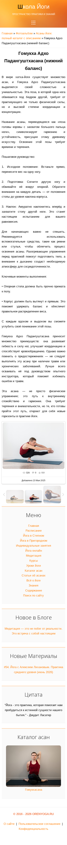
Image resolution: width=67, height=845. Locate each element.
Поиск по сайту (33, 595)
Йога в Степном (33, 535)
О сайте (9, 823)
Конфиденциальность (33, 829)
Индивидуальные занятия (33, 545)
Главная (7, 33)
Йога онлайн (33, 550)
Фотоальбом (24, 33)
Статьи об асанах (34, 575)
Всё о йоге (33, 580)
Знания (33, 585)
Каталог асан (33, 570)
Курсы (33, 560)
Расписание (34, 530)
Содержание (33, 590)
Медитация (33, 555)
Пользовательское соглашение (39, 823)
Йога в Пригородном (33, 540)
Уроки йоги (33, 565)
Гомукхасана (33, 789)
